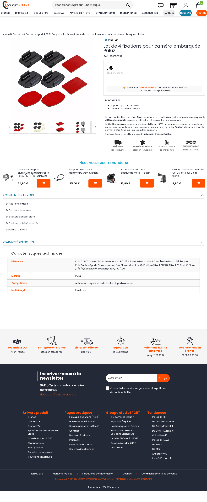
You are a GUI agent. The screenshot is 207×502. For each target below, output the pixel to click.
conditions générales (138, 388)
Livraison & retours (79, 435)
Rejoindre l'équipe (121, 421)
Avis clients (117, 447)
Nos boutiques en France (125, 426)
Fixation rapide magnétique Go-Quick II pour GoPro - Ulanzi (188, 172)
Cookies (127, 473)
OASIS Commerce (110, 487)
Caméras (59, 13)
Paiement (75, 440)
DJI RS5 (156, 449)
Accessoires (150, 13)
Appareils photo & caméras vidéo (43, 432)
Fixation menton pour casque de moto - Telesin (135, 171)
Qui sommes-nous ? (122, 417)
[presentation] (9, 127)
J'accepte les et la (138, 390)
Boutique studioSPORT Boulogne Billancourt (123, 432)
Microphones (128, 13)
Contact (74, 430)
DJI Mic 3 (157, 444)
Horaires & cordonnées (82, 421)
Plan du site (36, 473)
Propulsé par (94, 487)
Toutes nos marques (40, 456)
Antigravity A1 (159, 453)
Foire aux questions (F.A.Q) (84, 417)
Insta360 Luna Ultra (163, 458)
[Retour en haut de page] (203, 348)
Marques (168, 13)
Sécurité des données (81, 449)
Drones (5, 13)
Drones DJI (21, 13)
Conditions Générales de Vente (159, 473)
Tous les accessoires (40, 452)
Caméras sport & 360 (40, 438)
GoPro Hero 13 (159, 435)
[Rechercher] (128, 5)
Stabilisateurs (105, 13)
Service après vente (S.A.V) (84, 426)
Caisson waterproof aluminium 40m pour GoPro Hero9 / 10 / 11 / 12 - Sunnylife (33, 172)
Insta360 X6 (159, 417)
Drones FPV (41, 13)
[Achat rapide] (43, 183)
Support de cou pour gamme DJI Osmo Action (83, 171)
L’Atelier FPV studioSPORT (124, 438)
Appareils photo (80, 13)
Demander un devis (80, 444)
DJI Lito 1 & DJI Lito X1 (163, 430)
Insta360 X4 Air (160, 440)
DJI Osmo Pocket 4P (163, 421)
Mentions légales (62, 473)
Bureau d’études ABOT (123, 443)
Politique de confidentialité (97, 473)
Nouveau (185, 13)
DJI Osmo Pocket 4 (162, 426)
